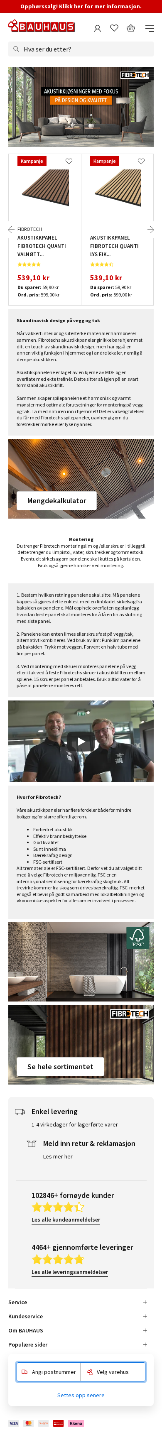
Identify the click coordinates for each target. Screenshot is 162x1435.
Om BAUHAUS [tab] (25, 1330)
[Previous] (11, 229)
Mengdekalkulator (56, 500)
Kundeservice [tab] (25, 1316)
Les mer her (58, 1156)
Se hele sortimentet (60, 1066)
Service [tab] (17, 1302)
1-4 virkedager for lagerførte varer (75, 1124)
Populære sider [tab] (27, 1344)
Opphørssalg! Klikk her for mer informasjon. (81, 6)
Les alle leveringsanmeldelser (70, 1272)
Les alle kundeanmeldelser (66, 1219)
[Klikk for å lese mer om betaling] (46, 1423)
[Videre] (151, 229)
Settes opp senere (81, 1395)
